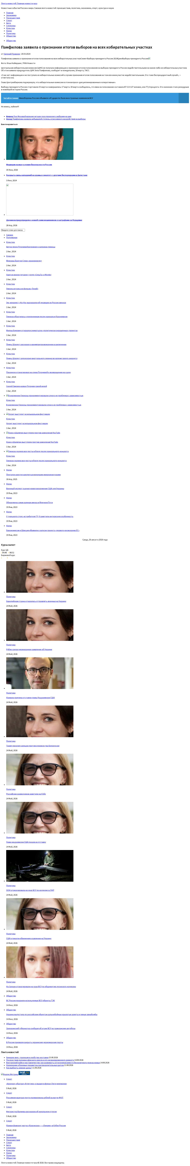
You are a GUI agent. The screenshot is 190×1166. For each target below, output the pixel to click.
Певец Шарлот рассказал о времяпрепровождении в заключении (36, 344)
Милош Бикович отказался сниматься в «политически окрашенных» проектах (42, 330)
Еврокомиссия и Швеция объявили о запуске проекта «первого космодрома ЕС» (42, 530)
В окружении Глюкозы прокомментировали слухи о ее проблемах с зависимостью (43, 405)
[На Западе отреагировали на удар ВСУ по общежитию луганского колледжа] (39, 977)
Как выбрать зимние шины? (19, 1067)
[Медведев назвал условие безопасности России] (39, 159)
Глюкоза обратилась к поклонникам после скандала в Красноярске (36, 316)
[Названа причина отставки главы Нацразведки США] (39, 688)
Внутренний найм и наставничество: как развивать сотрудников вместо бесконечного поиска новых (53, 1062)
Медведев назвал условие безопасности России (29, 164)
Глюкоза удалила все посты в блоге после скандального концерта (36, 460)
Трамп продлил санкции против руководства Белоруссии (32, 745)
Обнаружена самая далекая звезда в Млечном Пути (29, 502)
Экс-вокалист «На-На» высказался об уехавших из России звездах (36, 302)
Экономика (11, 15)
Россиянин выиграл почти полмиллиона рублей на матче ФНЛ (34, 1097)
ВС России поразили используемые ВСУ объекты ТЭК (30, 1000)
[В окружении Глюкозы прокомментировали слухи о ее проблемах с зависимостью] (44, 395)
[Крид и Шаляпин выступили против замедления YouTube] (33, 432)
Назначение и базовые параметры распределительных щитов (35, 1065)
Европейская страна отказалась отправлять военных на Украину (36, 601)
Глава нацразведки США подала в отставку (26, 842)
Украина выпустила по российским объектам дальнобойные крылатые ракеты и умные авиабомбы (51, 1014)
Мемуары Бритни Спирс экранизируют (24, 260)
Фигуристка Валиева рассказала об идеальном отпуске (31, 1111)
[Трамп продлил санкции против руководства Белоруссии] (39, 736)
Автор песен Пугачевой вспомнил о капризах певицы (30, 246)
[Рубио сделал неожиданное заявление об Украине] (39, 640)
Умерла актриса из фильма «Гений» (22, 288)
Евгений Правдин (12, 54)
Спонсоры (11, 25)
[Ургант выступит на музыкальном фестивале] (28, 414)
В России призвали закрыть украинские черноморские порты (34, 1042)
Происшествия (13, 18)
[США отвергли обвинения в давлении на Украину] (39, 929)
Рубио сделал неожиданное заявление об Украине (29, 649)
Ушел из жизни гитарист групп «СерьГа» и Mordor (28, 274)
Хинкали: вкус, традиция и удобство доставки (27, 1057)
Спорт (9, 20)
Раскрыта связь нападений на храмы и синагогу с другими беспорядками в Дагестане (46, 175)
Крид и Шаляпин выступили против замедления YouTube (32, 442)
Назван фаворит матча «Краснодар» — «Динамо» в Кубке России (36, 1125)
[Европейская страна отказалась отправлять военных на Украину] (39, 592)
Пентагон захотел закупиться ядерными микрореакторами (33, 474)
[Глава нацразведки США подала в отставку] (39, 832)
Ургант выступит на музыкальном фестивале (27, 423)
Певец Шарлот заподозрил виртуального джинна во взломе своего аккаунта (41, 358)
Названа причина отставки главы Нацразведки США (30, 697)
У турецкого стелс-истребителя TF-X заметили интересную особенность (39, 516)
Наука (9, 30)
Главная (9, 12)
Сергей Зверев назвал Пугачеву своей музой (26, 386)
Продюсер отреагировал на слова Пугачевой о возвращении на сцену (38, 372)
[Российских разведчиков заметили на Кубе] (39, 784)
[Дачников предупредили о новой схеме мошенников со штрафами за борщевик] (39, 214)
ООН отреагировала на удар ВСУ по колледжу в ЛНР (30, 890)
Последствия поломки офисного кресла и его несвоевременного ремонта (40, 1060)
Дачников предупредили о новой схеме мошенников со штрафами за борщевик (44, 220)
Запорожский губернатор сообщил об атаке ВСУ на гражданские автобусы (40, 1028)
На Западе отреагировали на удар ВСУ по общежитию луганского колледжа (41, 986)
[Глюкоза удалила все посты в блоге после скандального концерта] (37, 451)
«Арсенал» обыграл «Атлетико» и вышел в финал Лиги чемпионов (36, 1083)
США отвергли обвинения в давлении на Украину (28, 938)
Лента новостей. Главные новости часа (19, 3)
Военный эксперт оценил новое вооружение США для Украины (35, 488)
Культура (10, 28)
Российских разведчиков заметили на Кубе (26, 794)
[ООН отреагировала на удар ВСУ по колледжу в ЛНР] (39, 881)
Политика (10, 33)
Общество (11, 36)
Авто (8, 23)
